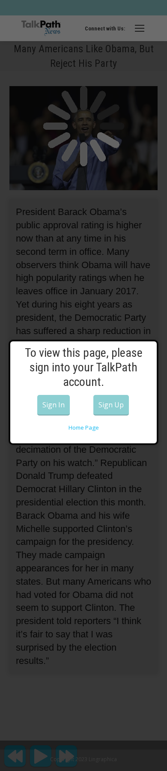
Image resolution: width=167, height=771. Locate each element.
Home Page (84, 427)
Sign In (53, 404)
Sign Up (111, 404)
